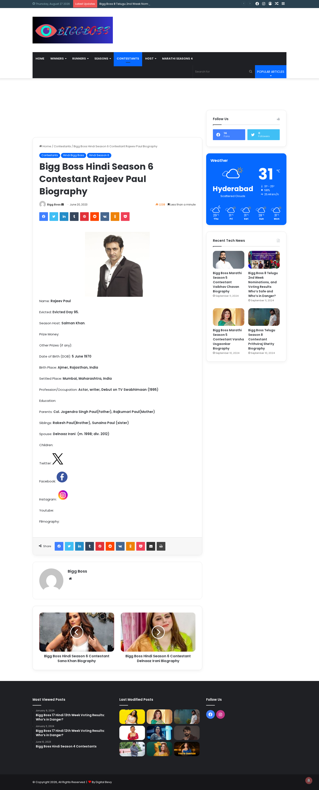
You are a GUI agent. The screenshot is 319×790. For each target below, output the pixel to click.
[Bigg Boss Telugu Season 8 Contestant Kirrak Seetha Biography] (132, 716)
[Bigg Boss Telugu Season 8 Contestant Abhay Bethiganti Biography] (132, 749)
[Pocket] (125, 216)
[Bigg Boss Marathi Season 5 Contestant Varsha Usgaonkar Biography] (228, 317)
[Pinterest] (84, 216)
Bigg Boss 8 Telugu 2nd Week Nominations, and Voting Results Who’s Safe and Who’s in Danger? (167, 4)
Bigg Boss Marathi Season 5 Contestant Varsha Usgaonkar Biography (228, 339)
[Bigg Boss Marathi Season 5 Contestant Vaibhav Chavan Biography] (228, 260)
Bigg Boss (54, 204)
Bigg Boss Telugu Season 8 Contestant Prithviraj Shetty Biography (261, 339)
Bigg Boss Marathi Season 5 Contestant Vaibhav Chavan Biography (227, 282)
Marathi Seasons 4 (177, 58)
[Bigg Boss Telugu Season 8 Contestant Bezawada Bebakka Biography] (159, 733)
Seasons (101, 58)
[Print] (161, 546)
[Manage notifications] (308, 780)
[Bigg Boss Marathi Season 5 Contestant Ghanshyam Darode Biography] (132, 733)
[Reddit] (94, 216)
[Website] (70, 578)
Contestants (128, 58)
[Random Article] (276, 4)
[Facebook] (257, 4)
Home (40, 58)
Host (149, 58)
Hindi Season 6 (99, 155)
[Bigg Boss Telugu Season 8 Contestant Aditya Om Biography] (187, 733)
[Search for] (250, 71)
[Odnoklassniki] (115, 216)
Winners (57, 58)
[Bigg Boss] (73, 30)
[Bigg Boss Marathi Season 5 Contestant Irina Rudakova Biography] (159, 749)
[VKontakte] (104, 216)
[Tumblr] (74, 216)
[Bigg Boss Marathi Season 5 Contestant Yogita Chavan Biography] (187, 749)
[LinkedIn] (64, 216)
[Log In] (270, 4)
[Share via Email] (150, 546)
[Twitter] (53, 216)
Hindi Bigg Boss (73, 155)
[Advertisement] (203, 22)
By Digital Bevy (102, 782)
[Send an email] (62, 204)
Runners (79, 58)
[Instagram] (263, 4)
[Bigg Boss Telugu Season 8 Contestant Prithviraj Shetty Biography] (264, 317)
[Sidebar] (283, 4)
